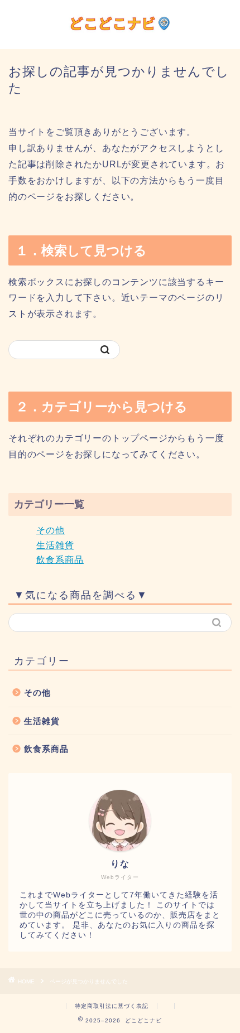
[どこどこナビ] (120, 38)
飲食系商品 (60, 559)
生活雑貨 (55, 545)
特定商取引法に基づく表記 (111, 1006)
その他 (50, 530)
